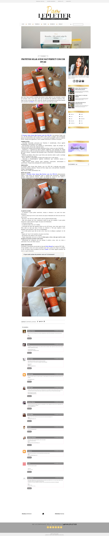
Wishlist (61, 24)
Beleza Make (30, 414)
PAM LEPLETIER (54, 533)
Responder (29, 338)
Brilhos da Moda (30, 469)
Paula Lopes (30, 387)
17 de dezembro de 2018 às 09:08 (58, 330)
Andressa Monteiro (32, 437)
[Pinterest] (44, 322)
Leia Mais (56, 41)
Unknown (30, 451)
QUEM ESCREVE (51, 1)
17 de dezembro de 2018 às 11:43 (58, 387)
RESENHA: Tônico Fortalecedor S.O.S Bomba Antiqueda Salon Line (81, 89)
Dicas (71, 116)
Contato (68, 1)
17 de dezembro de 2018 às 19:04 (58, 437)
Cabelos (72, 114)
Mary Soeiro (30, 358)
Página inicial (40, 1)
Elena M (29, 427)
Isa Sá (29, 463)
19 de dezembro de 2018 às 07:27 (58, 463)
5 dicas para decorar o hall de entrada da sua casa (80, 103)
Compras (55, 34)
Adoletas (29, 336)
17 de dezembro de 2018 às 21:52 (58, 450)
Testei (29, 24)
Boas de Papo (30, 477)
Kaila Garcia (30, 374)
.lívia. (29, 344)
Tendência (37, 24)
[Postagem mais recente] (26, 514)
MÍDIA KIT (60, 1)
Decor (81, 114)
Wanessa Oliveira (31, 402)
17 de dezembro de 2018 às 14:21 (58, 414)
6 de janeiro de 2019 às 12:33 (59, 477)
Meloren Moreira (31, 331)
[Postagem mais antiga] (59, 514)
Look (23, 24)
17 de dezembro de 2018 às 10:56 (58, 358)
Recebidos (52, 24)
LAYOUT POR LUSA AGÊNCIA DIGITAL (54, 534)
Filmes (45, 24)
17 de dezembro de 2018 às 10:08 (58, 344)
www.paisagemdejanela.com (32, 393)
